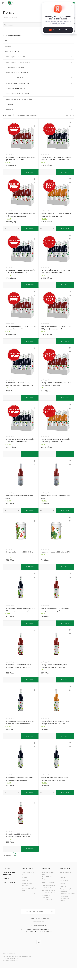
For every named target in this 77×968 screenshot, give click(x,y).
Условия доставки (66, 875)
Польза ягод (64, 880)
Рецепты (63, 886)
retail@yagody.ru (40, 925)
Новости (24, 877)
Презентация (26, 875)
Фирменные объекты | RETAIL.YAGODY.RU (48, 881)
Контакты (25, 880)
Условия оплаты (65, 872)
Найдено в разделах (13, 35)
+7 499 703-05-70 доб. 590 (39, 918)
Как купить (65, 868)
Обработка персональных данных (65, 898)
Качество (63, 877)
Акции (6, 878)
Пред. (10, 853)
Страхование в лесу (28, 893)
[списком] (70, 115)
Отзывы (62, 883)
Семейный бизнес (28, 872)
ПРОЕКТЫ (46, 868)
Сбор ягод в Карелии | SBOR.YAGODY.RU (48, 897)
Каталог (6, 868)
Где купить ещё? (65, 889)
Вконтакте (38, 942)
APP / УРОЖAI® (9, 882)
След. (15, 853)
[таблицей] (73, 115)
